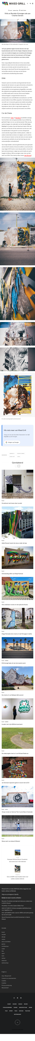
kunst (11, 10)
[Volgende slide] (19, 466)
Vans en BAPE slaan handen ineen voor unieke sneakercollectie (17, 876)
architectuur (5, 946)
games (3, 944)
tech (3, 956)
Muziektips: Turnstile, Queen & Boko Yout (13, 905)
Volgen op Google (13, 442)
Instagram (10, 894)
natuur (3, 958)
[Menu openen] (32, 3)
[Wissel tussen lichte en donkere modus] (27, 3)
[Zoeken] (30, 3)
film (3, 951)
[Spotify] (21, 998)
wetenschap (15, 10)
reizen (6, 809)
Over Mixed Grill (6, 976)
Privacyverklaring (7, 985)
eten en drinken (6, 941)
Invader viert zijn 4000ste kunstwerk (12, 724)
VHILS (19, 456)
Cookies (4, 983)
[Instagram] (14, 998)
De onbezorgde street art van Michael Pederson (15, 753)
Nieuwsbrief (5, 987)
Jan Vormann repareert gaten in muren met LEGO (15, 782)
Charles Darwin (21, 453)
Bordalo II (18, 117)
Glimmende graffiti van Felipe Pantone (12, 573)
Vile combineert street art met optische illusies (15, 604)
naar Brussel (27, 155)
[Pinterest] (17, 998)
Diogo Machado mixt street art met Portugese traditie (17, 634)
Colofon (4, 980)
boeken (6, 660)
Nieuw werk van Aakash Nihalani (11, 841)
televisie (4, 960)
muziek (4, 934)
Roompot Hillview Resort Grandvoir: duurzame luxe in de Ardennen (17, 859)
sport (3, 953)
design (3, 937)
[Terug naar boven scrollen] (17, 1022)
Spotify (16, 894)
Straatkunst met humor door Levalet (12, 503)
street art (12, 456)
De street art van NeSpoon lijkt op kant (12, 695)
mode (3, 948)
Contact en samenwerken (9, 978)
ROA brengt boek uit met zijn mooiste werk (14, 663)
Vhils (12, 117)
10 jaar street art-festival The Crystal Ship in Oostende (17, 812)
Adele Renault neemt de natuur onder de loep (14, 543)
